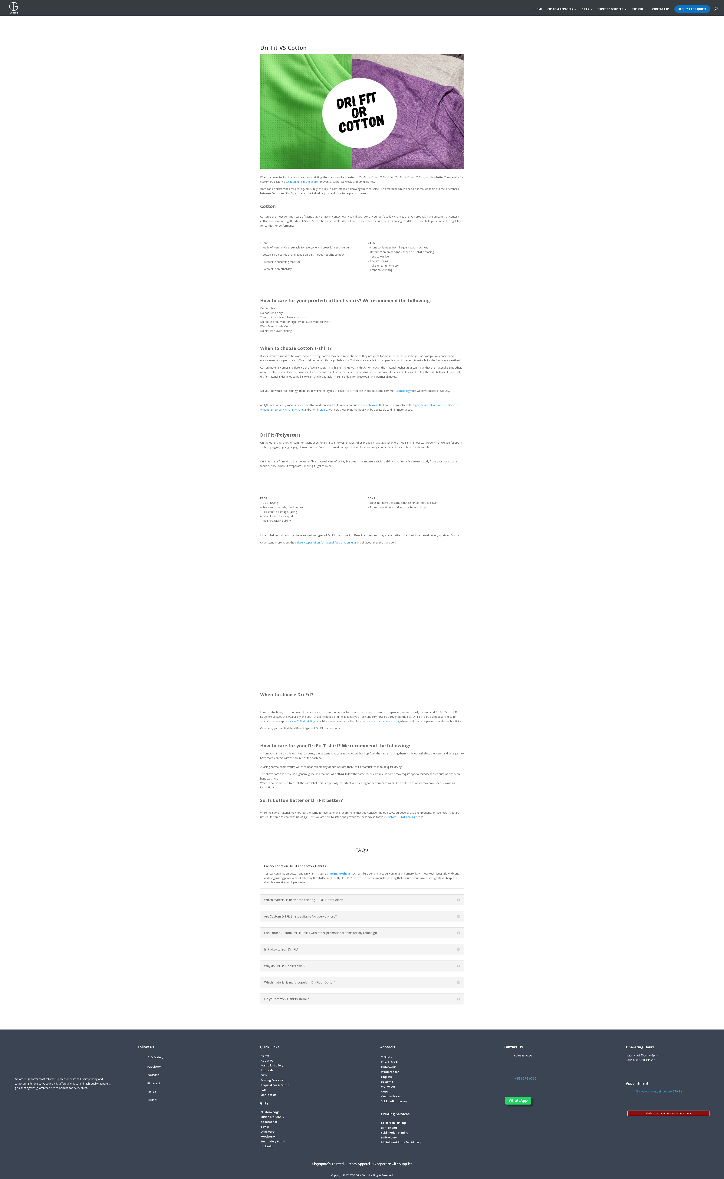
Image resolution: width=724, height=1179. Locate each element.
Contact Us (268, 1095)
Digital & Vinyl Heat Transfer (429, 405)
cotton (367, 405)
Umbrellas (268, 1146)
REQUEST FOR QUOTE (692, 9)
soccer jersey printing (387, 721)
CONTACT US (661, 9)
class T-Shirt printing (302, 721)
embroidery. (320, 409)
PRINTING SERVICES (610, 9)
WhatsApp (518, 1100)
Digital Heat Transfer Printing (401, 1142)
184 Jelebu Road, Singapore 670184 (659, 1091)
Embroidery (389, 1137)
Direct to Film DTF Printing (287, 409)
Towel (265, 1127)
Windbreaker (390, 1072)
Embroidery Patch (273, 1141)
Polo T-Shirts (390, 1062)
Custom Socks (391, 1096)
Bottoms (387, 1082)
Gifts (264, 1075)
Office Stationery (272, 1117)
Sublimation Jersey (394, 1101)
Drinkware (268, 1132)
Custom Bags (270, 1112)
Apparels (267, 1070)
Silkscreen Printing (393, 1123)
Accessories (269, 1122)
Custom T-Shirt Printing (401, 817)
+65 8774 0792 (525, 1079)
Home (265, 1056)
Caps (384, 1091)
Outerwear (388, 1067)
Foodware (268, 1136)
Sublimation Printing (394, 1133)
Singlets (386, 1077)
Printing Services (272, 1080)
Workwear (388, 1087)
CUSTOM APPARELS (560, 9)
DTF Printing (389, 1128)
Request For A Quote (275, 1085)
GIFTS (585, 9)
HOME (538, 9)
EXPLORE (637, 9)
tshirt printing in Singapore (302, 181)
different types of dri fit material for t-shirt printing (325, 542)
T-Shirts (386, 1057)
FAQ (263, 1090)
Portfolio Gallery (272, 1065)
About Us (267, 1060)
